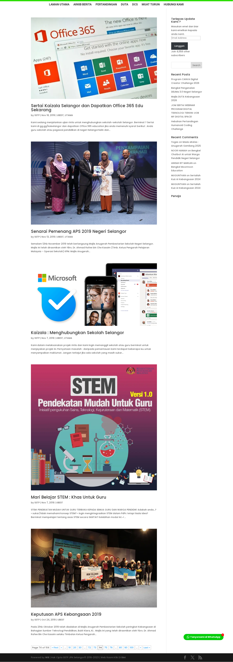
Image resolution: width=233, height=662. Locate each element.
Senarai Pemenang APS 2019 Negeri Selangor (78, 231)
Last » (147, 647)
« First (55, 647)
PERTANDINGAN (106, 4)
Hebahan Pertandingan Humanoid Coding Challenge (184, 125)
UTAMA (69, 115)
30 (80, 647)
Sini (123, 657)
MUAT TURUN (151, 4)
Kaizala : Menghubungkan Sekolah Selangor (77, 333)
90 (125, 647)
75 (105, 647)
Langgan (179, 46)
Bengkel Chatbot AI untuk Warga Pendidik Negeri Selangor (186, 154)
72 (89, 647)
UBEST (60, 115)
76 (111, 647)
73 (94, 647)
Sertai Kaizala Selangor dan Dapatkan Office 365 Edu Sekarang (87, 108)
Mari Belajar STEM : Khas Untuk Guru (68, 497)
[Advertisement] (186, 246)
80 (120, 647)
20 (74, 647)
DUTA (124, 4)
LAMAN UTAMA (59, 4)
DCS (135, 4)
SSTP (37, 115)
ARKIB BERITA (82, 4)
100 (131, 647)
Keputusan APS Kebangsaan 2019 (66, 614)
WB (47, 657)
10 (69, 647)
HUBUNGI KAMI (174, 4)
